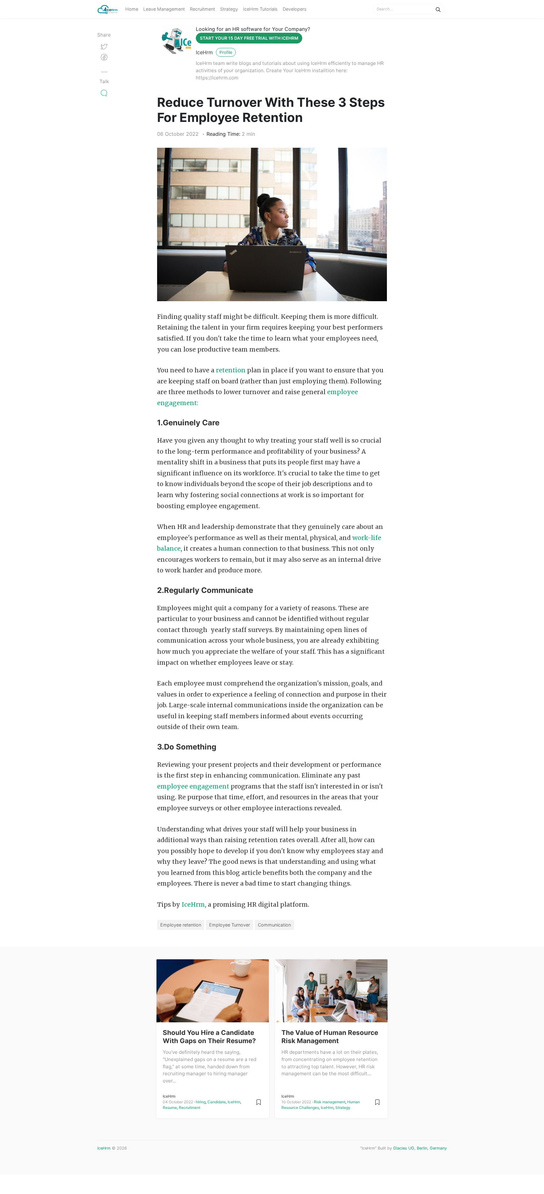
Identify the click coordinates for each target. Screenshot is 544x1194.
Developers (295, 9)
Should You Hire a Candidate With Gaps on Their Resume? (209, 1037)
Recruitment (202, 9)
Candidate (216, 1101)
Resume (170, 1107)
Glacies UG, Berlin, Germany (420, 1148)
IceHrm (204, 52)
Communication (274, 924)
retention (231, 370)
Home (131, 9)
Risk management (329, 1101)
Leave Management (164, 9)
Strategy (229, 9)
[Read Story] (259, 1101)
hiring (201, 1101)
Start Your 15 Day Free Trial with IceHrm (249, 38)
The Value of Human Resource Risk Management (329, 1037)
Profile (225, 52)
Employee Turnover (229, 924)
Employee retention (180, 924)
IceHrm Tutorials (260, 9)
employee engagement (193, 786)
